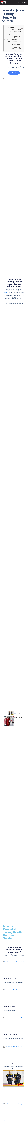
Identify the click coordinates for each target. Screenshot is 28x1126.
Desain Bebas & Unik (17, 45)
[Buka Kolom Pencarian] (18, 2)
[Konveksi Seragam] (3, 2)
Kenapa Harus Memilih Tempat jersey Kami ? (16, 43)
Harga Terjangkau (17, 50)
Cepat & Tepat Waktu (17, 48)
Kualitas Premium (17, 47)
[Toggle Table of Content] (21, 27)
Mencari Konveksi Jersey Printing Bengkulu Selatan (14, 40)
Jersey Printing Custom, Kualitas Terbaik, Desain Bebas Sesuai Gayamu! (15, 31)
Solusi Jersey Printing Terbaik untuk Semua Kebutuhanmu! (16, 36)
